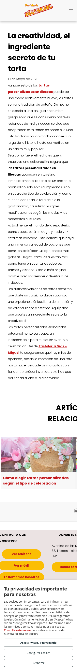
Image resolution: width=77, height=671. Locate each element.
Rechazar (38, 663)
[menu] (71, 8)
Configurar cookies (38, 653)
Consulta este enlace (17, 630)
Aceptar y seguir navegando (38, 643)
